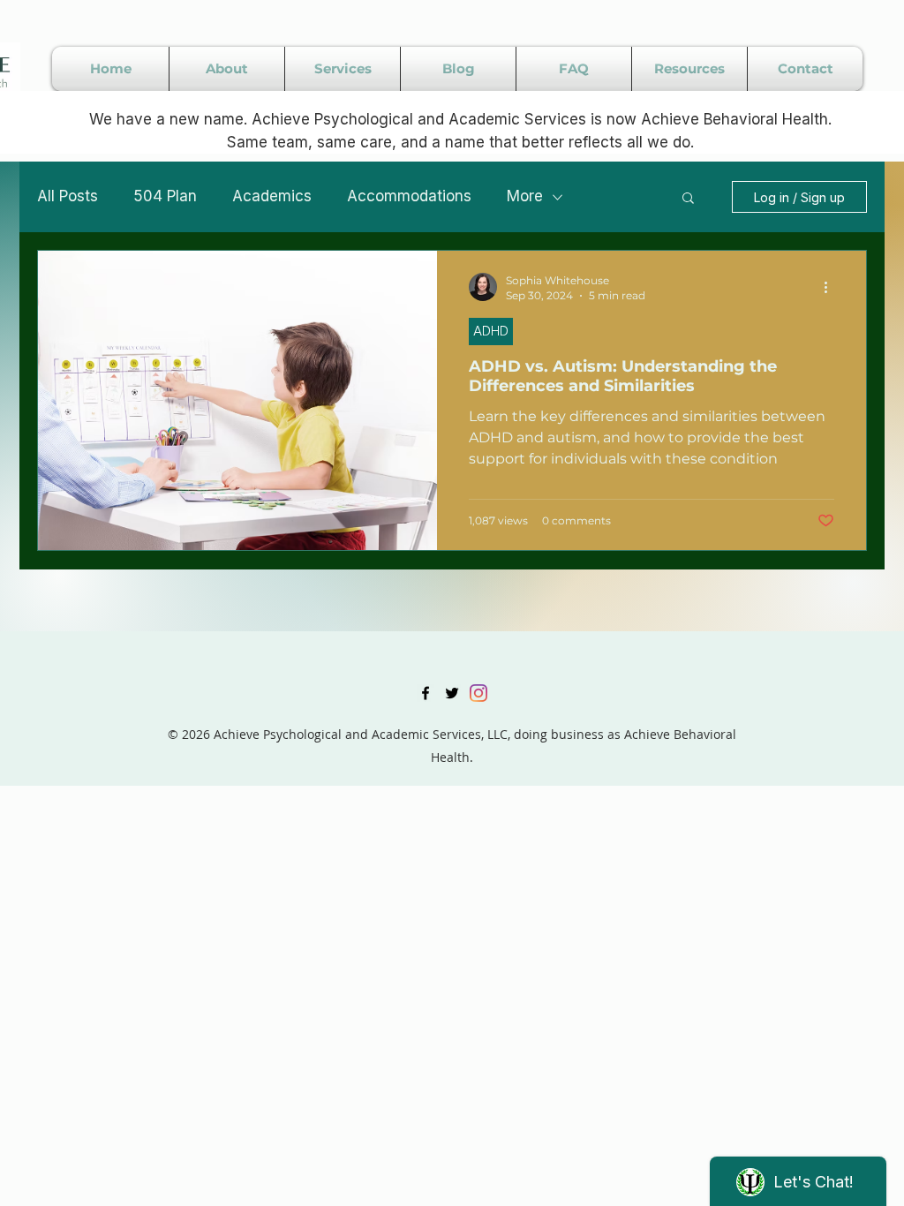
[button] (688, 199)
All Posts (67, 196)
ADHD (490, 330)
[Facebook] (425, 693)
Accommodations (409, 196)
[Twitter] (452, 693)
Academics (272, 196)
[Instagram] (478, 693)
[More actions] (831, 287)
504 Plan (165, 196)
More (525, 196)
